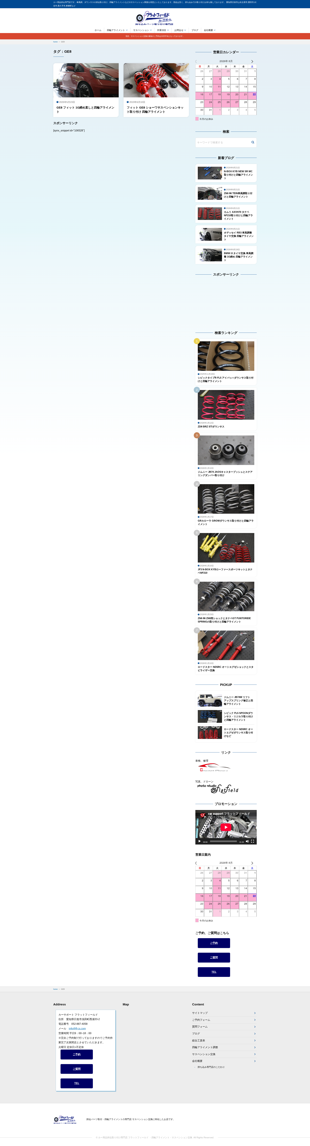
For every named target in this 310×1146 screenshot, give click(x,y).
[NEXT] (254, 61)
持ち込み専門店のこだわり (211, 1067)
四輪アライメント (116, 30)
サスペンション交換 (203, 1054)
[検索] (253, 142)
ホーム (98, 30)
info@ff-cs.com (77, 1028)
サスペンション (141, 30)
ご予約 (214, 943)
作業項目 (161, 30)
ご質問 (214, 957)
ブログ (194, 30)
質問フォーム (200, 1026)
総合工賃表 (198, 1040)
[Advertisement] (215, 301)
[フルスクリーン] (252, 841)
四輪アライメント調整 (205, 1047)
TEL (214, 972)
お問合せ (178, 30)
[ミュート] (247, 841)
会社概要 (208, 30)
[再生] (199, 841)
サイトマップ (200, 1013)
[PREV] (198, 61)
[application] (226, 827)
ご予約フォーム (201, 1019)
